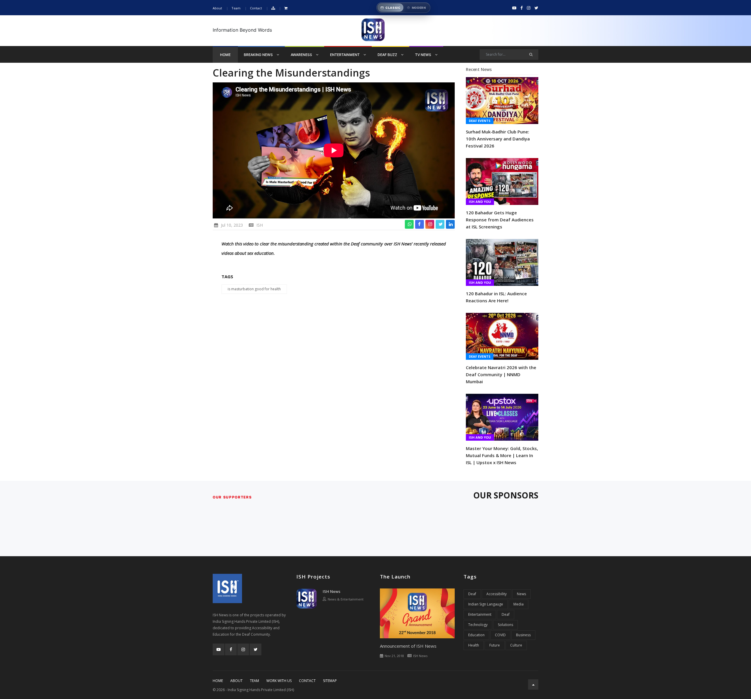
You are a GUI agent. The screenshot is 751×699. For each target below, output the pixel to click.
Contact (256, 8)
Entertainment (345, 54)
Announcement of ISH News (408, 646)
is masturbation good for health (254, 288)
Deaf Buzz (388, 54)
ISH (259, 225)
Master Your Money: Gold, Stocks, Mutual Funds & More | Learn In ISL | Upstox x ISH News (502, 455)
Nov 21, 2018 (394, 656)
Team (236, 8)
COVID (500, 634)
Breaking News (259, 54)
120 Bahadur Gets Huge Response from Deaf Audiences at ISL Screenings (500, 220)
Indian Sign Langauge (485, 604)
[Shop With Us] (285, 8)
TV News (423, 54)
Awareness (302, 54)
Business (523, 634)
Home (225, 54)
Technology (478, 624)
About (217, 8)
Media (518, 604)
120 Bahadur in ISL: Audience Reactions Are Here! (496, 297)
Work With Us (279, 680)
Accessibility (496, 593)
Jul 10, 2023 (232, 225)
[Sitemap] (273, 8)
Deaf (472, 593)
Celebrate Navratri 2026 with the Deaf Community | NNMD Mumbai (501, 374)
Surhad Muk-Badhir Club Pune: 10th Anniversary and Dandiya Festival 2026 (498, 139)
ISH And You (480, 201)
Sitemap (330, 680)
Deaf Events (479, 120)
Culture (516, 645)
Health (473, 645)
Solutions (505, 624)
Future (494, 645)
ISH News (331, 591)
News (521, 593)
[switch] (403, 8)
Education (476, 634)
